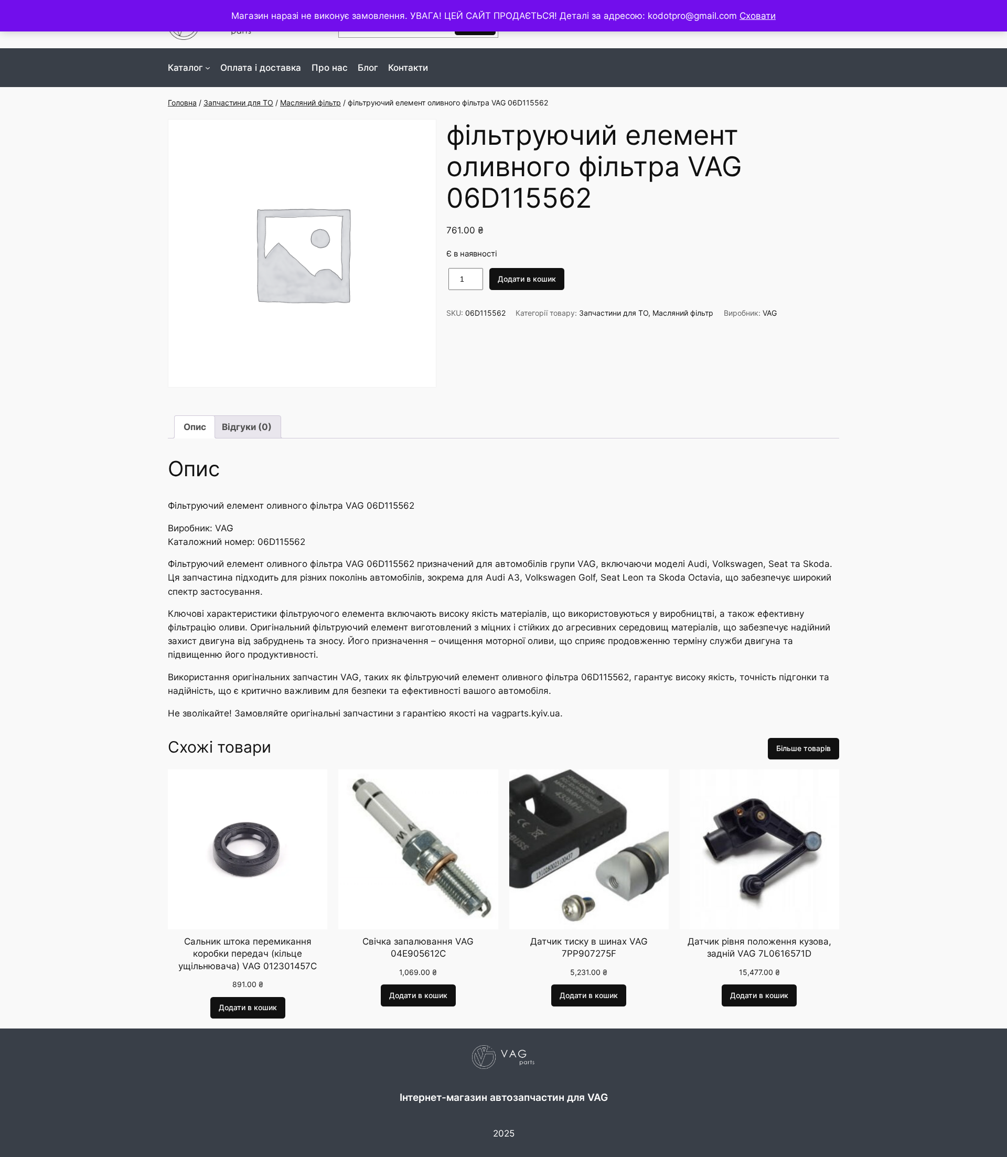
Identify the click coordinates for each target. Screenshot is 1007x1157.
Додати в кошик (527, 278)
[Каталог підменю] (207, 67)
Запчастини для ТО (238, 102)
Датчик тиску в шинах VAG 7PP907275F (589, 947)
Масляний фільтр (310, 102)
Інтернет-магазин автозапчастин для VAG (504, 1097)
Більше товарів (803, 748)
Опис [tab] (195, 427)
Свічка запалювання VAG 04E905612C (418, 947)
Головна (182, 102)
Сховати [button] (758, 15)
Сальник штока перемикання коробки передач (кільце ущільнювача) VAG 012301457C (247, 953)
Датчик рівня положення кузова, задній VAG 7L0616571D (759, 947)
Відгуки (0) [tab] (247, 427)
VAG (770, 312)
